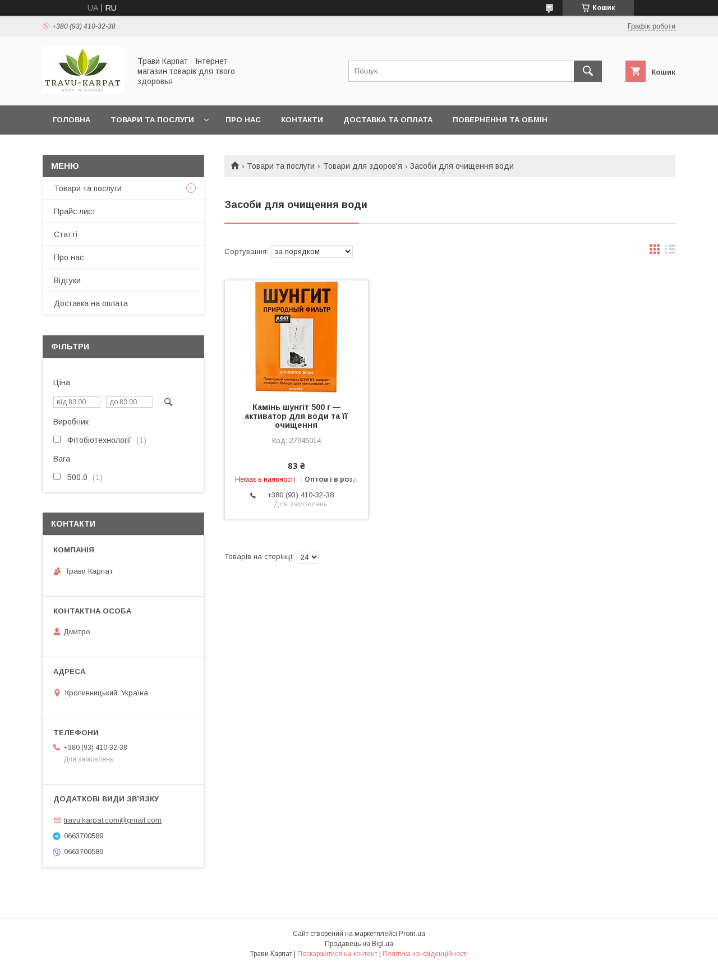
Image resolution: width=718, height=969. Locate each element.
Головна (71, 120)
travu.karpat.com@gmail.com (113, 820)
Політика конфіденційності (425, 954)
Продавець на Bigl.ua (359, 944)
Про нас (243, 120)
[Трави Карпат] (83, 90)
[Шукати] (588, 71)
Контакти (302, 120)
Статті (65, 234)
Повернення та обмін (500, 120)
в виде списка (670, 252)
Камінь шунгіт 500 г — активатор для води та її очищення (296, 416)
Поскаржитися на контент (337, 954)
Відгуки (67, 280)
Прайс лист (75, 211)
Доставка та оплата (387, 120)
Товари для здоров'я (362, 166)
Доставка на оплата (91, 303)
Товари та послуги (152, 120)
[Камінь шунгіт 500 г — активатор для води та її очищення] (296, 336)
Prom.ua (412, 934)
